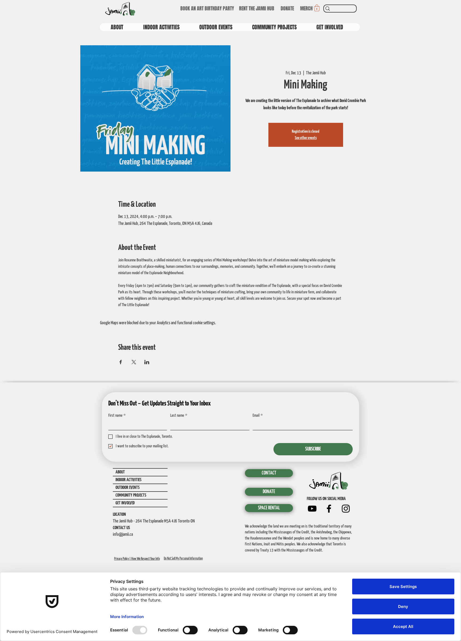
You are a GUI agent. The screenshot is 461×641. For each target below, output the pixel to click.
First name (117, 415)
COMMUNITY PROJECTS (131, 495)
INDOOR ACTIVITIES (128, 480)
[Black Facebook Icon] (329, 508)
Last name (178, 415)
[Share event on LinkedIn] (146, 362)
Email (258, 415)
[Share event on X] (133, 362)
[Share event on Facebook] (120, 362)
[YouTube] (312, 508)
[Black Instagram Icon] (345, 508)
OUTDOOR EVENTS (128, 487)
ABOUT (120, 472)
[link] (317, 8)
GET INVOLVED (125, 503)
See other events (306, 138)
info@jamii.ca (123, 534)
